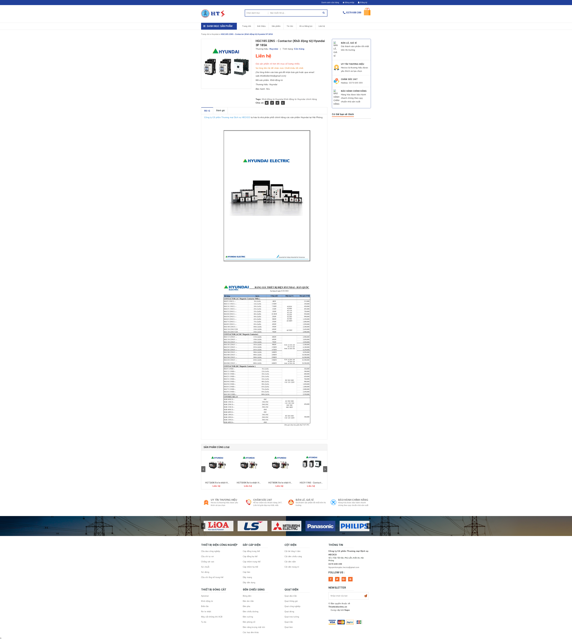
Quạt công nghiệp (292, 606)
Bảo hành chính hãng (353, 500)
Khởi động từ (207, 601)
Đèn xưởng (248, 617)
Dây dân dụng (249, 582)
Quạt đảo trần (291, 596)
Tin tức (290, 26)
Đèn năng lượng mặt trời (254, 627)
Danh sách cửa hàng (330, 2)
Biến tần (205, 606)
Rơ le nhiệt (206, 611)
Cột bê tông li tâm (293, 551)
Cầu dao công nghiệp (210, 551)
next (325, 469)
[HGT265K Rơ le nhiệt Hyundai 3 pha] (217, 462)
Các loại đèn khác (251, 632)
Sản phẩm (276, 26)
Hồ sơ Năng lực (306, 26)
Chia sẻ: (260, 103)
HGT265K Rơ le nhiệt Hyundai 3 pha (222, 482)
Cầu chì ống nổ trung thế (212, 577)
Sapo (347, 610)
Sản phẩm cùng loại (216, 447)
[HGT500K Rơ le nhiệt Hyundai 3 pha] (248, 462)
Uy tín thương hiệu (224, 500)
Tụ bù (203, 622)
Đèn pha (246, 606)
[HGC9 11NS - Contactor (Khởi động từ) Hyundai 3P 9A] (311, 462)
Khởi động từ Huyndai (272, 99)
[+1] (283, 103)
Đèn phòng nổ (249, 622)
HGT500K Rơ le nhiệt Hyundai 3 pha (254, 482)
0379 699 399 (353, 12)
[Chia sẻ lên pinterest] (277, 103)
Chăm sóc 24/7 (262, 500)
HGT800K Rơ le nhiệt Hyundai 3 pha (285, 482)
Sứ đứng (205, 572)
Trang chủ (246, 26)
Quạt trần (289, 622)
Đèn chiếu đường (250, 611)
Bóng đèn (247, 596)
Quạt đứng (289, 611)
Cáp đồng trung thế (251, 551)
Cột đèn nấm (290, 562)
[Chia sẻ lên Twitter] (272, 103)
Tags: (259, 99)
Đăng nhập (349, 2)
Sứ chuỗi (205, 567)
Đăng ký (363, 2)
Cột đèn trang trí (292, 567)
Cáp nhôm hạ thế (250, 567)
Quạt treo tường (292, 617)
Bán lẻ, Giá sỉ (305, 500)
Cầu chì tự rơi (207, 556)
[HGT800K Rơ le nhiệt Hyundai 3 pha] (280, 462)
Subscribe (366, 595)
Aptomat (205, 596)
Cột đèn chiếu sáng (293, 556)
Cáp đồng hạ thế (250, 556)
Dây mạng (247, 577)
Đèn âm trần (248, 601)
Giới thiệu (261, 26)
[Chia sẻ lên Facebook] (267, 103)
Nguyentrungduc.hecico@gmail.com (343, 567)
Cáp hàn (246, 572)
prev (203, 469)
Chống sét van (207, 562)
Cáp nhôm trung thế (252, 562)
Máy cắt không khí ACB (211, 617)
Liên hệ (322, 26)
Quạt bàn (289, 627)
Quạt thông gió (291, 601)
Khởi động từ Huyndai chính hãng (300, 99)
